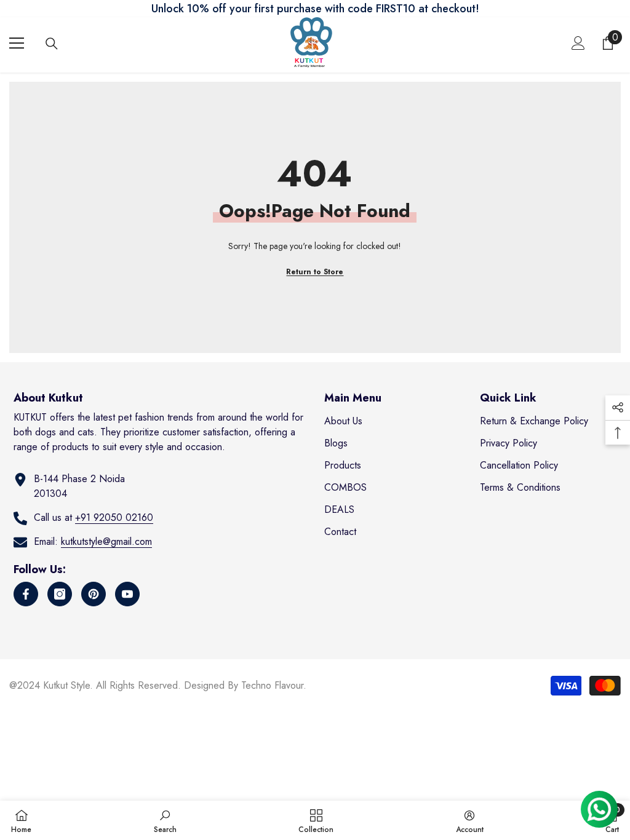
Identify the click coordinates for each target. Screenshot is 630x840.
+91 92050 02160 (114, 517)
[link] (165, 820)
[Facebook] (26, 594)
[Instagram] (59, 594)
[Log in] (578, 43)
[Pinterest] (93, 594)
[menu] (16, 43)
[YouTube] (127, 594)
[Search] (51, 43)
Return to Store (314, 271)
